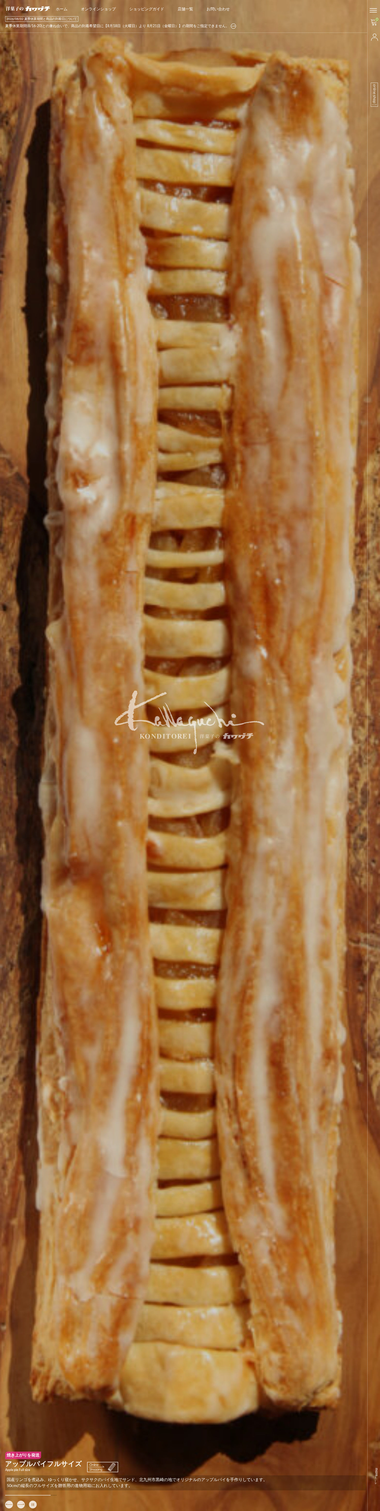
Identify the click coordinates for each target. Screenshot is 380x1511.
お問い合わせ (218, 9)
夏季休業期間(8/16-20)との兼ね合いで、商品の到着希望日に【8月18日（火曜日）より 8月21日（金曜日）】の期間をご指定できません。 (117, 26)
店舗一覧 (185, 9)
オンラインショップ (98, 9)
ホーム (61, 9)
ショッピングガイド (146, 9)
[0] (373, 24)
